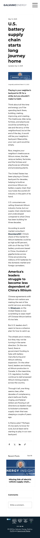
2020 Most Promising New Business (14, 522)
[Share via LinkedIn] (20, 444)
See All (29, 456)
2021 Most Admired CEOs (20, 521)
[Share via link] (25, 444)
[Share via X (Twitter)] (14, 444)
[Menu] (35, 5)
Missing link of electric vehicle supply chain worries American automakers (20, 480)
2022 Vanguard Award (26, 521)
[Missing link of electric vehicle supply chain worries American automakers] (20, 468)
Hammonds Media (23, 531)
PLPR (12, 531)
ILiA (31, 521)
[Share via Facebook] (9, 444)
